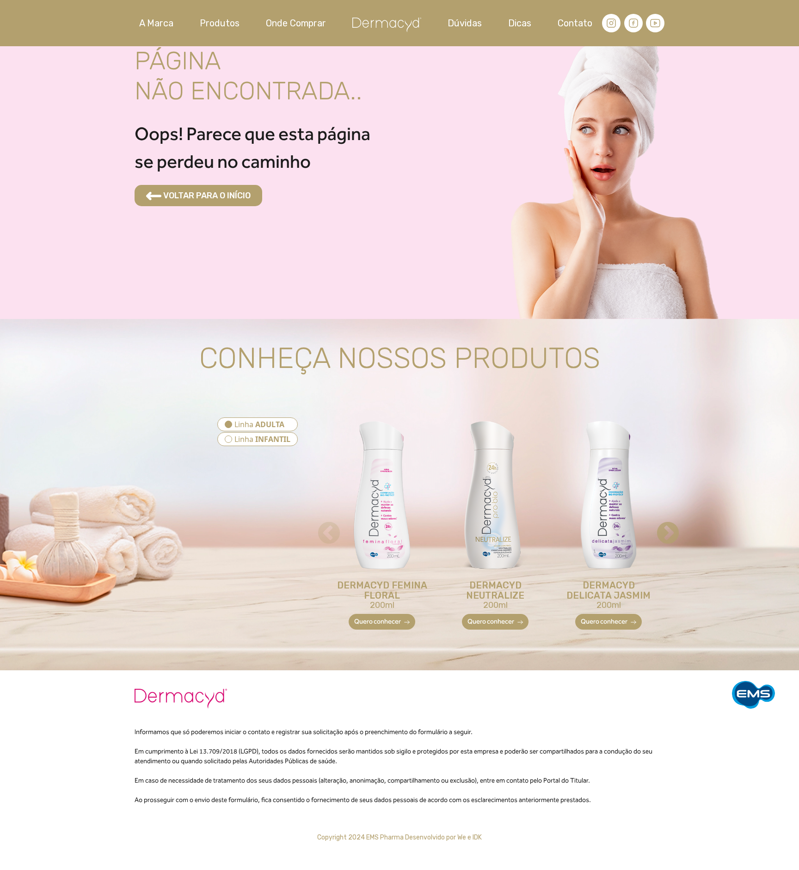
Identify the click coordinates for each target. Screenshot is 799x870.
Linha (259, 424)
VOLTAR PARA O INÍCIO (206, 195)
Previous (321, 525)
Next (659, 525)
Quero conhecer (378, 621)
